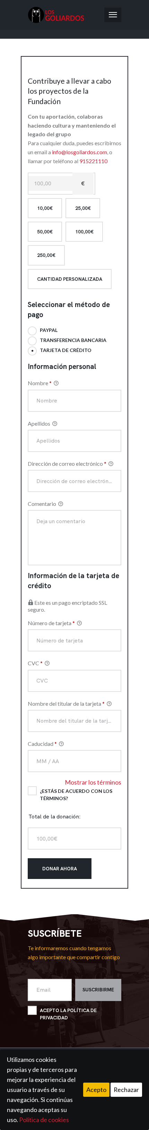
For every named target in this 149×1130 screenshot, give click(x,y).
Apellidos (39, 423)
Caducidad (42, 743)
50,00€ (45, 232)
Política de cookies (44, 1119)
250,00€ (46, 255)
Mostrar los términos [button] (93, 782)
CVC (35, 663)
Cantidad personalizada (69, 279)
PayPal (49, 330)
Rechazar (126, 1089)
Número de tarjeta (51, 623)
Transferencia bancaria (73, 340)
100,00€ (84, 232)
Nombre (40, 383)
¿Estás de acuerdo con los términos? (76, 794)
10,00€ (45, 208)
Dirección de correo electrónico (67, 463)
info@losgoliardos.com (79, 152)
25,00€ (83, 208)
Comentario (42, 503)
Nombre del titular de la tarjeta (66, 703)
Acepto (96, 1089)
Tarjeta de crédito (65, 350)
